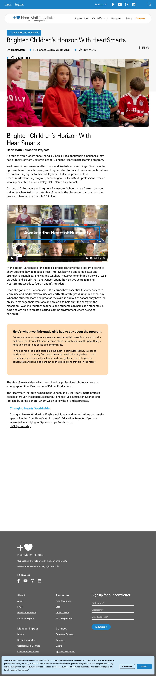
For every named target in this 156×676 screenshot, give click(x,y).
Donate (140, 18)
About (20, 601)
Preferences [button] (23, 670)
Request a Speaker (65, 634)
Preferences (127, 666)
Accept (144, 666)
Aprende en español (65, 651)
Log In (8, 4)
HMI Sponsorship (20, 426)
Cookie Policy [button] (70, 667)
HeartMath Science (26, 612)
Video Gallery (62, 612)
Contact (59, 640)
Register (19, 4)
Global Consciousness (28, 651)
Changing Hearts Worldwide (24, 32)
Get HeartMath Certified (28, 646)
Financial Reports (25, 618)
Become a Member (26, 640)
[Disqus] (78, 482)
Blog (58, 607)
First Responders (64, 618)
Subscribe (101, 627)
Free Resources (63, 601)
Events (59, 646)
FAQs (20, 607)
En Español (101, 4)
